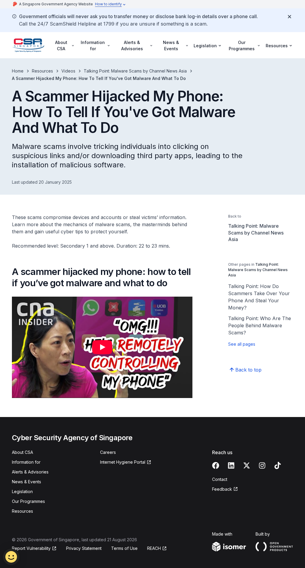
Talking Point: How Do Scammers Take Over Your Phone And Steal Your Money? (259, 297)
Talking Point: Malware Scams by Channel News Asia (135, 70)
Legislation (22, 491)
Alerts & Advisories (30, 471)
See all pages (241, 344)
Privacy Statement (84, 548)
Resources (42, 70)
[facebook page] (215, 465)
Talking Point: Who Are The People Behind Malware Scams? (259, 325)
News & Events (26, 481)
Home (18, 70)
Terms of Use (124, 548)
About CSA (22, 452)
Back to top (248, 370)
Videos (68, 70)
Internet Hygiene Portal (122, 462)
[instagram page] (262, 465)
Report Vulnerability (31, 548)
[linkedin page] (231, 465)
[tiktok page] (277, 465)
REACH (154, 548)
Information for (26, 462)
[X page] (246, 465)
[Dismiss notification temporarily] (289, 17)
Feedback (222, 489)
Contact (219, 479)
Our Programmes (28, 501)
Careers (108, 452)
